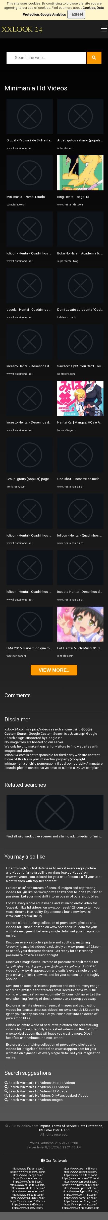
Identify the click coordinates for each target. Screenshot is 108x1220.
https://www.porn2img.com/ (80, 1198)
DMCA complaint (88, 768)
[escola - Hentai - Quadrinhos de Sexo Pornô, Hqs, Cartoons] (30, 302)
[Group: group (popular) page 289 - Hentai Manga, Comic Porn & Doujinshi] (30, 471)
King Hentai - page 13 (73, 197)
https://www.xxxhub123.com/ (28, 1198)
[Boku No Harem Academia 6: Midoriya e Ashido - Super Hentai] (80, 245)
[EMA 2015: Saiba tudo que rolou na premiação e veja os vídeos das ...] (30, 641)
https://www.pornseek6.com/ (80, 1181)
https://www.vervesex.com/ (28, 1191)
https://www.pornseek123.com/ (80, 1178)
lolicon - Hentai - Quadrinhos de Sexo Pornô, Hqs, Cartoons (50, 253)
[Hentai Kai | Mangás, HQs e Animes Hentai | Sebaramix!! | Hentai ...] (80, 415)
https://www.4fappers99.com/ (27, 1172)
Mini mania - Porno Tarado (26, 197)
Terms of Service (64, 1126)
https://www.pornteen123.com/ (80, 1185)
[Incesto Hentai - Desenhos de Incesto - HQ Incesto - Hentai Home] (30, 358)
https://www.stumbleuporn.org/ (80, 1207)
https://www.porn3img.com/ (80, 1201)
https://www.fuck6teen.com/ (80, 1175)
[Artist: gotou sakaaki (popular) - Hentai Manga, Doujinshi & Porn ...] (80, 133)
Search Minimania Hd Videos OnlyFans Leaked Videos (48, 1095)
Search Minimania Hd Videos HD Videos (37, 1091)
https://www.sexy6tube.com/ (80, 1172)
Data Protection (90, 1126)
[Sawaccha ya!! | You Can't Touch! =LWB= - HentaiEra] (80, 358)
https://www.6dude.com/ (27, 1178)
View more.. (54, 670)
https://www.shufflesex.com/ (28, 1188)
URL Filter (45, 1130)
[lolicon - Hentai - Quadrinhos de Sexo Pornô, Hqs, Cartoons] (30, 245)
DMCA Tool (61, 1130)
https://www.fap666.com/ (27, 1181)
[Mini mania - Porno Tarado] (30, 189)
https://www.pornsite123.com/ (27, 1185)
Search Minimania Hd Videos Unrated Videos (41, 1083)
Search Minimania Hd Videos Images (35, 1100)
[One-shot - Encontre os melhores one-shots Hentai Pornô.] (80, 471)
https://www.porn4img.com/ (80, 1204)
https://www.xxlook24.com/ (27, 1207)
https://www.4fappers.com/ (27, 1168)
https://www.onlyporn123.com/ (80, 1191)
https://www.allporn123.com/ (80, 1188)
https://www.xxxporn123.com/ (27, 1201)
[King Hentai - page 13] (80, 189)
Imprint (45, 1126)
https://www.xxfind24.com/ (27, 1204)
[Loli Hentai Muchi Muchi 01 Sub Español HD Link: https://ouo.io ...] (80, 641)
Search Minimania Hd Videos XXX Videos (38, 1087)
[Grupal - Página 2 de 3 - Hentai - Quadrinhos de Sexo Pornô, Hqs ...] (30, 133)
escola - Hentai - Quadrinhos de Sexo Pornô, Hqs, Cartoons (50, 309)
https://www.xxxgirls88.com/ (80, 1168)
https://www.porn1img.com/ (80, 1194)
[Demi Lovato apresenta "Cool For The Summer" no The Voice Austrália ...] (80, 302)
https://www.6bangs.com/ (28, 1175)
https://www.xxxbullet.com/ (28, 1194)
